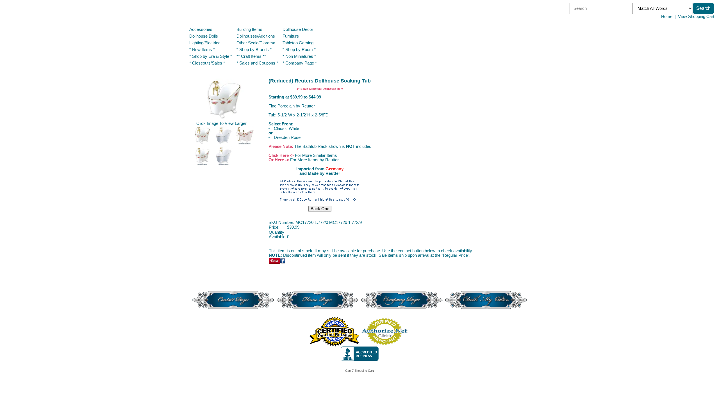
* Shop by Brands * (254, 49)
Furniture (291, 36)
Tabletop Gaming (298, 43)
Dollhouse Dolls (203, 36)
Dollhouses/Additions (255, 36)
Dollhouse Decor (298, 29)
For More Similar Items (316, 155)
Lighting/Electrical (205, 43)
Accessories (200, 29)
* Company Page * (300, 63)
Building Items (249, 29)
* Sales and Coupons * (257, 63)
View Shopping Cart (696, 16)
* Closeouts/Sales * (207, 63)
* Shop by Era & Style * (210, 56)
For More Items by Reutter (314, 160)
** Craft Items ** (251, 56)
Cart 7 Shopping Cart (359, 370)
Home (666, 16)
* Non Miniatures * (299, 56)
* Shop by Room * (299, 49)
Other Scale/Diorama (255, 43)
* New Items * (202, 49)
